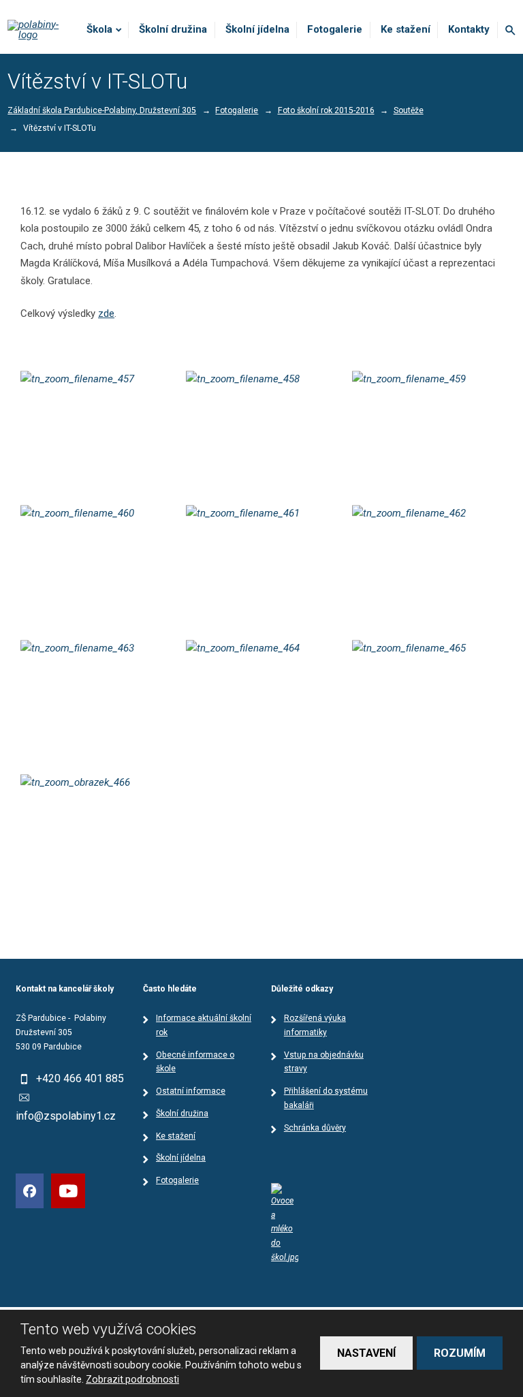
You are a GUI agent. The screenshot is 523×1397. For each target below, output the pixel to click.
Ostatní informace (190, 1091)
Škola (99, 29)
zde (106, 313)
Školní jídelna (257, 29)
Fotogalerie (334, 29)
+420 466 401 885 (80, 1078)
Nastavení (366, 1353)
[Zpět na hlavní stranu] (39, 30)
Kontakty (469, 29)
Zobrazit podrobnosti (132, 1379)
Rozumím (460, 1353)
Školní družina (173, 29)
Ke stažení (405, 29)
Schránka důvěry (315, 1128)
